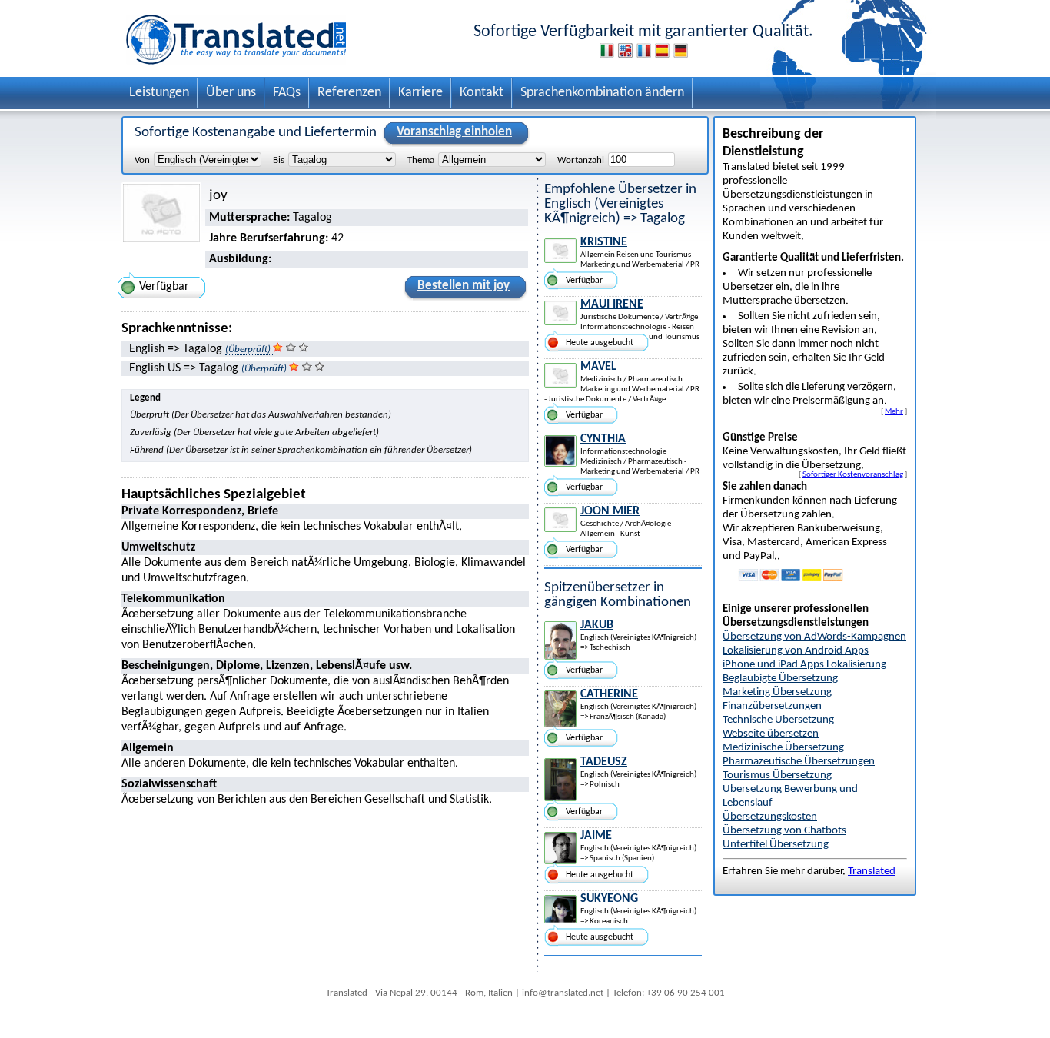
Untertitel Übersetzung (776, 844)
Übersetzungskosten (770, 817)
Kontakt (481, 92)
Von (142, 160)
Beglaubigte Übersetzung (780, 678)
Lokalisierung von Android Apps (796, 651)
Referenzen (349, 92)
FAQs (287, 92)
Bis (278, 160)
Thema (420, 160)
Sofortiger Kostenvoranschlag (852, 474)
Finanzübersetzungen (772, 706)
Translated (871, 871)
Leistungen (159, 92)
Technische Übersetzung (778, 720)
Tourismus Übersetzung (777, 775)
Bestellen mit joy (463, 285)
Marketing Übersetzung (777, 692)
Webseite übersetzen (771, 734)
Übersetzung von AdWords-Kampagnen (814, 637)
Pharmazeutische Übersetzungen (799, 761)
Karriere (420, 92)
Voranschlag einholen (454, 131)
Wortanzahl (580, 160)
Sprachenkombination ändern (602, 92)
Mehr (894, 411)
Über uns (231, 92)
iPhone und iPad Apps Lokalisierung (804, 664)
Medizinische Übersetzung (783, 748)
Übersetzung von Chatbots (784, 831)
